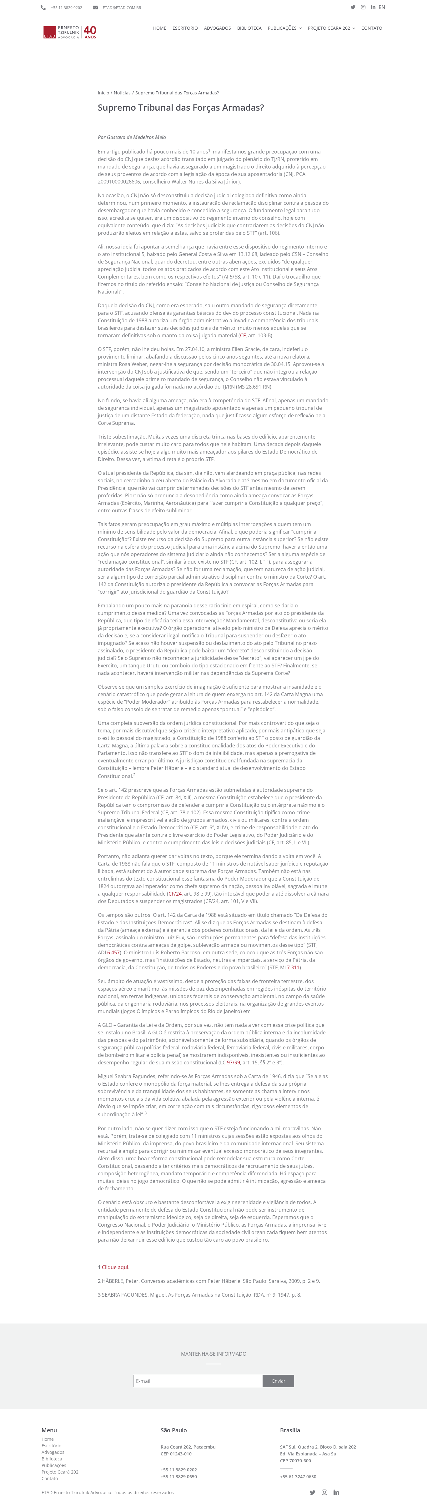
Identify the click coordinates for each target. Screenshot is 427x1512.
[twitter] (312, 1492)
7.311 (293, 967)
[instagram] (324, 1492)
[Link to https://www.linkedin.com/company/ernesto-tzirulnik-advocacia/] (373, 7)
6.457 (113, 952)
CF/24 (175, 893)
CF (243, 335)
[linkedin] (336, 1492)
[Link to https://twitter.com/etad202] (352, 7)
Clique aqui (115, 1267)
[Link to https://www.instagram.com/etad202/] (363, 7)
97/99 (233, 1062)
